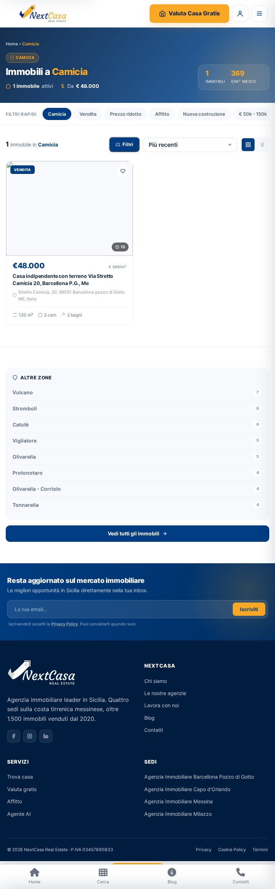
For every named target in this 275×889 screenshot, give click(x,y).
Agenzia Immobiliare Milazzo (178, 814)
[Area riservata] (240, 13)
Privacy (204, 849)
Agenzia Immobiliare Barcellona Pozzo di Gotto (199, 777)
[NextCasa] (44, 13)
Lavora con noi (161, 705)
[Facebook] (13, 736)
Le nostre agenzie (165, 693)
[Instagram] (29, 736)
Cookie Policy (232, 849)
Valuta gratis (22, 789)
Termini (260, 849)
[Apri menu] (259, 13)
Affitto (162, 114)
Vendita (87, 114)
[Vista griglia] (248, 144)
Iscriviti (249, 609)
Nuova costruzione (204, 114)
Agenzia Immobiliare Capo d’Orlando (187, 789)
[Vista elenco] (261, 144)
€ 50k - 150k (253, 114)
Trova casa (20, 777)
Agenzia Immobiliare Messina (178, 801)
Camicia (57, 114)
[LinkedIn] (45, 736)
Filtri (127, 144)
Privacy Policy (64, 623)
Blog (149, 718)
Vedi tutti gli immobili (133, 533)
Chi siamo (155, 681)
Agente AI (19, 814)
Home (12, 43)
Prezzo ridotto (125, 114)
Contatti (153, 730)
